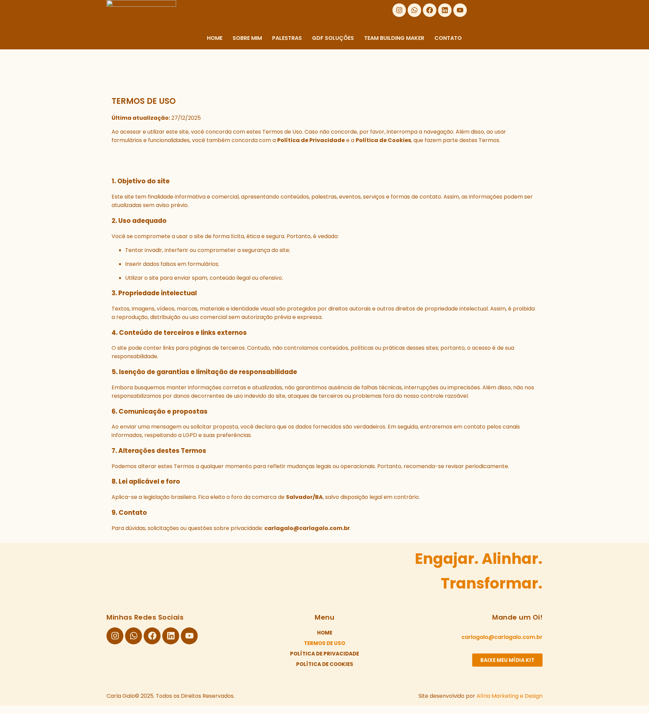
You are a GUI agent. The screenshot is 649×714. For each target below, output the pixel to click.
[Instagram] (399, 10)
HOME (214, 38)
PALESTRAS (287, 38)
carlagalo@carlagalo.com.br (502, 637)
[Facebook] (429, 10)
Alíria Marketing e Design (510, 696)
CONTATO (448, 38)
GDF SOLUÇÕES (333, 38)
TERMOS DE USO (324, 643)
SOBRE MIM (247, 38)
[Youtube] (460, 10)
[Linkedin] (445, 10)
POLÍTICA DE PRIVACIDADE (324, 653)
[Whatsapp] (414, 10)
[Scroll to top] (3, 710)
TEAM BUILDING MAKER (394, 38)
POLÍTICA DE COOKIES (324, 664)
